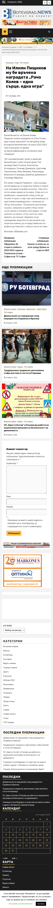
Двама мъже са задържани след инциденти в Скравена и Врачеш (21, 317)
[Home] (4, 32)
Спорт (17, 63)
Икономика (8, 684)
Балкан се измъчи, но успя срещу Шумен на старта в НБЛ (38, 244)
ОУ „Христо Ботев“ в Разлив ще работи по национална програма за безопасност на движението (26, 428)
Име (8, 496)
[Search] (49, 31)
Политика (7, 693)
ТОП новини (24, 63)
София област (41, 309)
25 (20, 845)
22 (47, 840)
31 (13, 851)
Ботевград (10, 63)
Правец (20, 367)
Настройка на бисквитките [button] (21, 904)
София (6, 710)
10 (13, 835)
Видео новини (9, 663)
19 (26, 840)
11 (20, 835)
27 (33, 845)
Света (5, 705)
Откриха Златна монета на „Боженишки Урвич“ (23, 769)
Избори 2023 (9, 680)
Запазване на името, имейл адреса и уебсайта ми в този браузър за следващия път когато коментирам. (25, 523)
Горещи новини (10, 667)
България (7, 659)
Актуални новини (10, 309)
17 (13, 840)
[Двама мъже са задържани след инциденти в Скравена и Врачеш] (26, 288)
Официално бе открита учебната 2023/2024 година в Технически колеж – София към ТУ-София (15, 247)
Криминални (30, 309)
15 (47, 835)
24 (13, 845)
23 (6, 845)
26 (26, 845)
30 (6, 851)
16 (6, 840)
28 (40, 845)
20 (33, 840)
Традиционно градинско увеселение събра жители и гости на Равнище (24, 371)
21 (40, 840)
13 (33, 835)
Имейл (9, 507)
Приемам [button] (41, 904)
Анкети (6, 651)
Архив (7, 626)
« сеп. (5, 858)
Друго (6, 672)
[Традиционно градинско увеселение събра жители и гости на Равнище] (26, 346)
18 (20, 840)
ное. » (14, 858)
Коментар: (12, 463)
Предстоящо (9, 701)
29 (47, 845)
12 (26, 835)
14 (40, 835)
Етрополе (7, 676)
